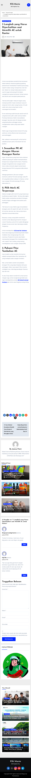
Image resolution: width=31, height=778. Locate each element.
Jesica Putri (10, 36)
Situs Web (4, 624)
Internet (6, 471)
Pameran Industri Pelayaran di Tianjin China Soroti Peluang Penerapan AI (13, 749)
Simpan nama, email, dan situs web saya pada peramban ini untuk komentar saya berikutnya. (14, 634)
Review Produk (6, 21)
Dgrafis (4, 557)
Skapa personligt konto (9, 533)
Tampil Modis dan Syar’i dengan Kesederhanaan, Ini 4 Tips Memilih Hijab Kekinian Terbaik (14, 508)
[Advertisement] (15, 69)
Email (4, 617)
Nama (4, 610)
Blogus (23, 774)
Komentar (5, 589)
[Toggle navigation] (2, 5)
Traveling (13, 729)
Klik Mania (15, 4)
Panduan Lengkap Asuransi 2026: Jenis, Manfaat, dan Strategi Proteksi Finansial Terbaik (14, 702)
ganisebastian (9, 477)
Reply (24, 544)
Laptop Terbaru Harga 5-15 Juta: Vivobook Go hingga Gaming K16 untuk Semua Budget (13, 475)
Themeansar (15, 776)
